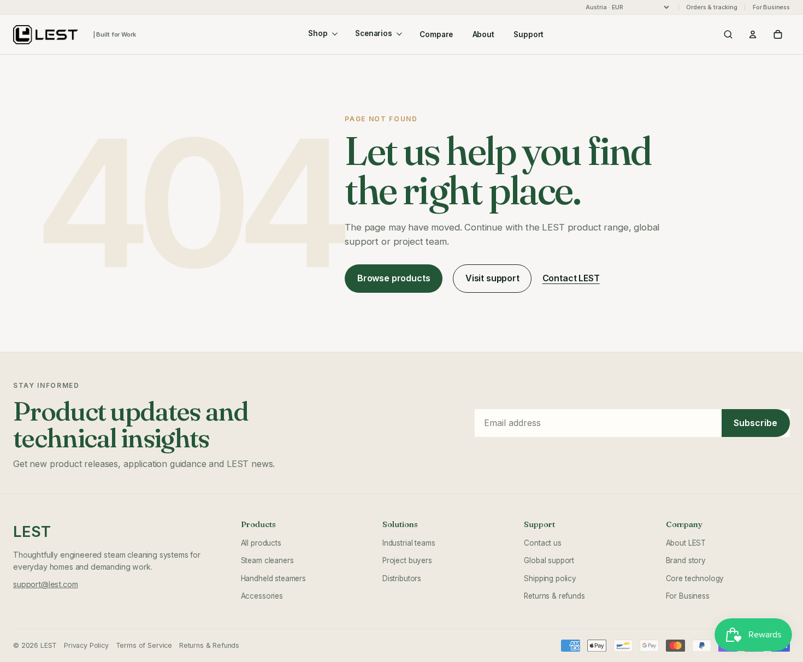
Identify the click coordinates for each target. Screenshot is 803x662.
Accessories (262, 596)
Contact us (542, 543)
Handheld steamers (273, 578)
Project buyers (407, 560)
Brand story (686, 560)
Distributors (401, 578)
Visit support (492, 278)
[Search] (728, 34)
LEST (31, 532)
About (483, 34)
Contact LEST (571, 278)
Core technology (695, 578)
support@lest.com (45, 584)
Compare (436, 34)
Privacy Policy (86, 645)
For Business (771, 7)
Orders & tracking (711, 7)
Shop (317, 33)
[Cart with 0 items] (778, 34)
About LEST (686, 543)
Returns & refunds (554, 596)
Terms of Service (144, 645)
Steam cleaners (267, 560)
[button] (753, 34)
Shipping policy (550, 578)
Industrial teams (408, 543)
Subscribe (755, 422)
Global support (549, 560)
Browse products (393, 278)
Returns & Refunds (209, 645)
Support (528, 34)
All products (261, 543)
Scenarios (373, 33)
